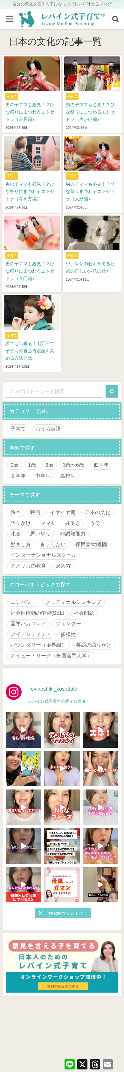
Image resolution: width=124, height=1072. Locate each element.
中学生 (43, 475)
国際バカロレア (28, 623)
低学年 (101, 464)
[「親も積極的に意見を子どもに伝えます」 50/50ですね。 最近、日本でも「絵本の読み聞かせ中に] (23, 807)
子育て (18, 428)
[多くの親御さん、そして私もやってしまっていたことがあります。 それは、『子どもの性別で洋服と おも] (61, 768)
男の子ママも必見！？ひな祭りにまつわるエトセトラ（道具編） (29, 111)
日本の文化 (97, 512)
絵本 (15, 512)
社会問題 (84, 612)
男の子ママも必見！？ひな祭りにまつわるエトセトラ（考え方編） (29, 191)
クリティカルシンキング (73, 602)
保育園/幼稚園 (91, 544)
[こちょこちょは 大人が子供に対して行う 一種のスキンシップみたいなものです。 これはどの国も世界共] (100, 845)
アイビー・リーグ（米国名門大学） (51, 655)
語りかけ (20, 522)
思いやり (40, 533)
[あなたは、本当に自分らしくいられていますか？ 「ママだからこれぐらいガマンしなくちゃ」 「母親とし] (61, 884)
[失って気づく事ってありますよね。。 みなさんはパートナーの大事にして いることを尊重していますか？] (23, 845)
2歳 (49, 464)
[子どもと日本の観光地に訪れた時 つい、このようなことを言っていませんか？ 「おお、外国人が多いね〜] (100, 807)
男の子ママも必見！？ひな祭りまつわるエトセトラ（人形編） (90, 191)
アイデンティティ (30, 634)
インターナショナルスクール (43, 554)
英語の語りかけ (94, 644)
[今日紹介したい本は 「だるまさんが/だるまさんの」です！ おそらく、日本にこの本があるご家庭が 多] (61, 845)
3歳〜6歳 (73, 464)
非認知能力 (73, 533)
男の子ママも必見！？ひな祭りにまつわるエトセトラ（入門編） (29, 271)
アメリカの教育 (28, 565)
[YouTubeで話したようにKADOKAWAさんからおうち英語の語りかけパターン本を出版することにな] (23, 768)
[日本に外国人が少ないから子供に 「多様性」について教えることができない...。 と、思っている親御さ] (100, 729)
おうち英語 (48, 428)
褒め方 (63, 565)
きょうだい (53, 544)
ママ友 (48, 522)
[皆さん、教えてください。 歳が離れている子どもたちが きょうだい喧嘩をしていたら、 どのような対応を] (23, 729)
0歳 (14, 464)
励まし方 (20, 544)
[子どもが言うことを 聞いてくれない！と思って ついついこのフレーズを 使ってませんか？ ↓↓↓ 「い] (100, 768)
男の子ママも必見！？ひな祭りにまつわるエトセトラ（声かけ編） (90, 111)
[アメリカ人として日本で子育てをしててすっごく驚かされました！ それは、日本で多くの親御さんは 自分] (61, 729)
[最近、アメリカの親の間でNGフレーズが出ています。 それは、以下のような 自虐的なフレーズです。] (61, 807)
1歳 (32, 464)
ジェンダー (68, 623)
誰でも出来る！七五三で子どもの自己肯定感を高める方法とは (29, 350)
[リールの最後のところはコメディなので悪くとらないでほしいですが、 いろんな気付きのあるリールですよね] (100, 884)
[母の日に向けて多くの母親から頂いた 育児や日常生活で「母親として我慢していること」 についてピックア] (23, 884)
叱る (15, 533)
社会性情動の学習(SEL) (37, 612)
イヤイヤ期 (62, 512)
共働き (72, 522)
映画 (35, 512)
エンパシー (23, 602)
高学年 (18, 475)
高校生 (67, 475)
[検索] (112, 391)
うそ (95, 522)
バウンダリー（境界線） (38, 644)
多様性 (68, 634)
